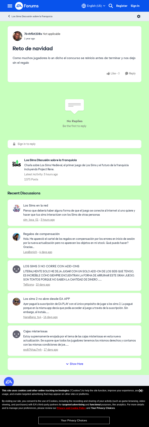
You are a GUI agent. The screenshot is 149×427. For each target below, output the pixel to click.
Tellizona (28, 284)
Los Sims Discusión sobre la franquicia (32, 16)
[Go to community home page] (27, 6)
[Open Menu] (138, 16)
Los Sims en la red (35, 205)
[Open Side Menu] (10, 6)
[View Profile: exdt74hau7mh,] (16, 334)
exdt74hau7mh (32, 349)
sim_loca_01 (30, 219)
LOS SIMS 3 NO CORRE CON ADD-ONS (51, 266)
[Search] (110, 6)
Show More (76, 364)
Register (121, 6)
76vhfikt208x (33, 34)
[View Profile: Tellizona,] (16, 269)
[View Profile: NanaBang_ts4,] (16, 302)
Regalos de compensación (41, 234)
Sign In (135, 6)
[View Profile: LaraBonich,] (16, 237)
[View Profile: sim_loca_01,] (16, 208)
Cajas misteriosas (35, 331)
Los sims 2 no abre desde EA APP (46, 299)
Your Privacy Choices (74, 420)
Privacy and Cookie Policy (71, 408)
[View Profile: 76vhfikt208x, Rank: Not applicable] (17, 36)
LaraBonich (30, 252)
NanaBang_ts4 (32, 317)
